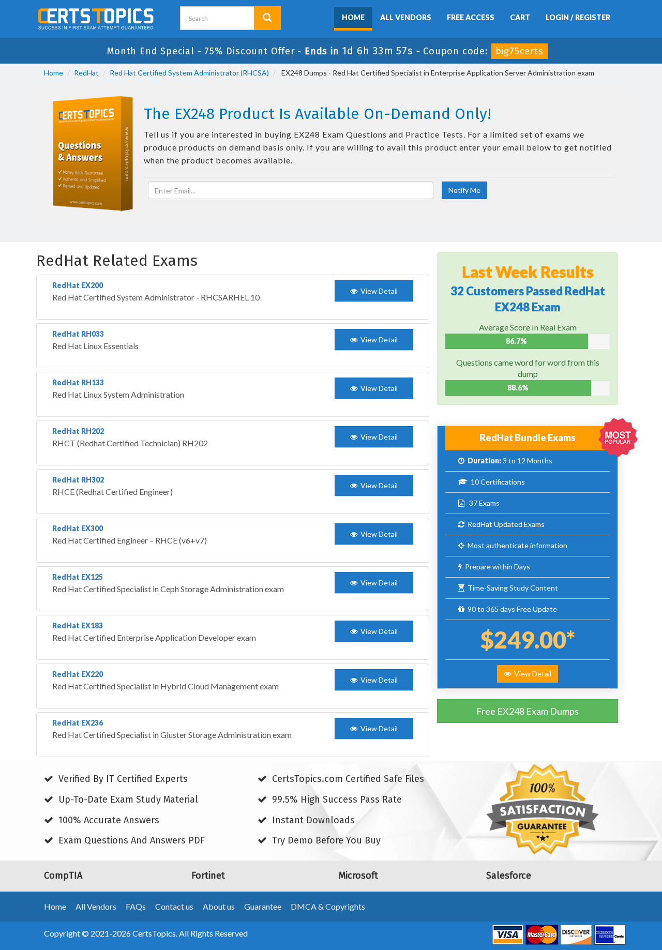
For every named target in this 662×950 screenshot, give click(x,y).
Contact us (174, 906)
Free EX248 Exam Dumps (527, 711)
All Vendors (405, 17)
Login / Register (578, 17)
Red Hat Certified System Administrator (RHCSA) (189, 72)
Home (353, 17)
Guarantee (262, 906)
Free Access (470, 17)
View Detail (531, 673)
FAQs (136, 906)
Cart (520, 17)
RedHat (86, 72)
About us (219, 906)
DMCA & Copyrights (328, 906)
